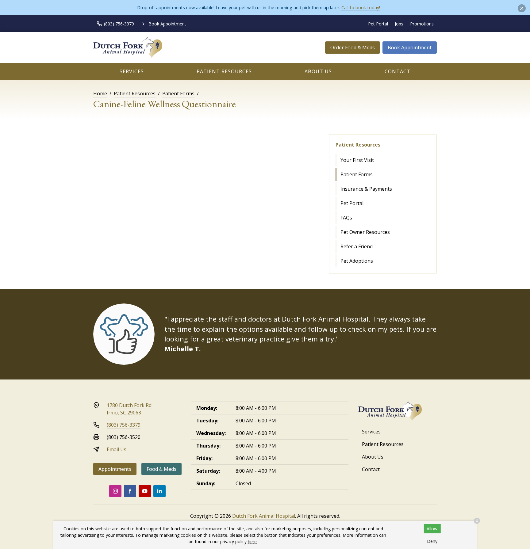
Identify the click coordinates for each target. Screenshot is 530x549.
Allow (432, 529)
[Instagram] (115, 491)
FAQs (346, 217)
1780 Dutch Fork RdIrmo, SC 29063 (129, 409)
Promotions (422, 24)
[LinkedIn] (159, 491)
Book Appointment (410, 47)
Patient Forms (178, 93)
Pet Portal (378, 24)
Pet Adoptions (356, 260)
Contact (397, 71)
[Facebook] (130, 491)
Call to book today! (360, 7)
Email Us (116, 449)
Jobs (399, 24)
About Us (318, 71)
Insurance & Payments (366, 188)
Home (100, 93)
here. (253, 541)
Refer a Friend (356, 246)
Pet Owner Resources (365, 232)
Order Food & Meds (352, 47)
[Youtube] (145, 491)
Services (132, 71)
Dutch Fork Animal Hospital (263, 516)
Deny (432, 541)
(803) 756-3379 (123, 424)
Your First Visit (357, 160)
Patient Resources (224, 71)
